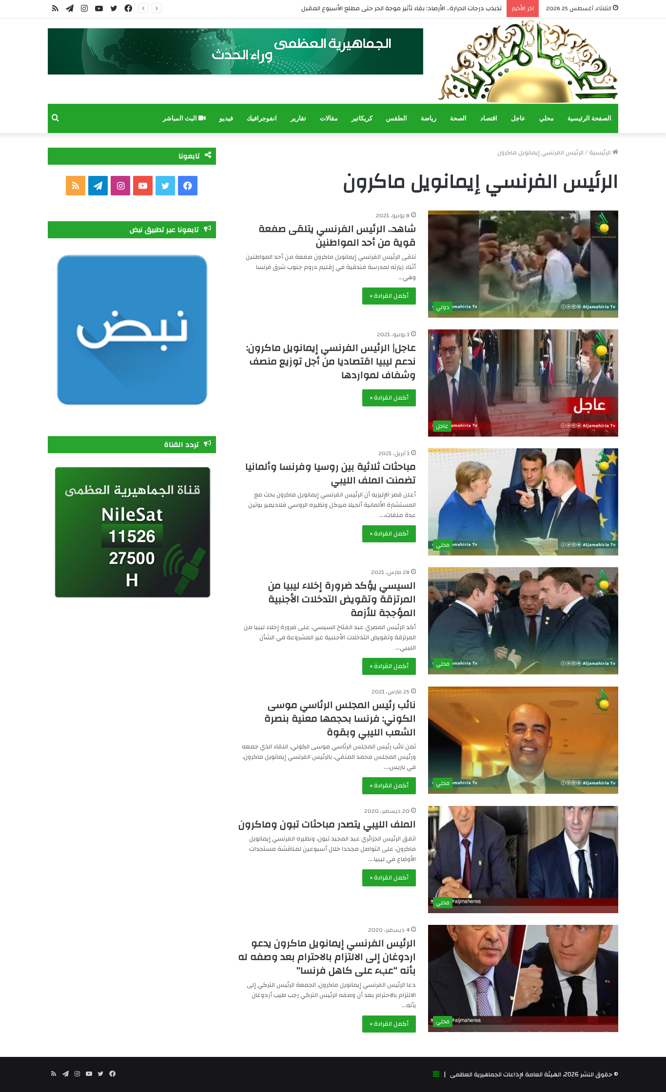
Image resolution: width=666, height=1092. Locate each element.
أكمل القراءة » (389, 296)
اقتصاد (488, 118)
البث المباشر (180, 118)
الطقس (396, 118)
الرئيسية (600, 152)
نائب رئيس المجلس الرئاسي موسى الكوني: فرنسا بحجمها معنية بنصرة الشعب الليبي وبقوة (340, 718)
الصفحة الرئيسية (589, 118)
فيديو (226, 118)
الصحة (458, 118)
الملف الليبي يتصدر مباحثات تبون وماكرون (327, 824)
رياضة (428, 118)
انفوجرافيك (262, 118)
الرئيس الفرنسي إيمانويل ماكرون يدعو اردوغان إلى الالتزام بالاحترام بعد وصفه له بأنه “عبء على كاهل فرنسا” (327, 956)
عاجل (518, 118)
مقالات (329, 118)
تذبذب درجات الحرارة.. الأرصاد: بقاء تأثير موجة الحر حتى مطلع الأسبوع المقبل (401, 8)
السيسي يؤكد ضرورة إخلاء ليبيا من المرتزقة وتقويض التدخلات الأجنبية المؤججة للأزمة (342, 599)
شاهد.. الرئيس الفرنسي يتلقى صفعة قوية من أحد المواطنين (337, 235)
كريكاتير (362, 118)
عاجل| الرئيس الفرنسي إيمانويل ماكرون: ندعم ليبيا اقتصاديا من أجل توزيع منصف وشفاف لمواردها (331, 361)
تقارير (298, 118)
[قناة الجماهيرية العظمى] (528, 61)
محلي (546, 118)
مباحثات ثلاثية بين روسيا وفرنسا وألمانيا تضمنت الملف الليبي (330, 473)
